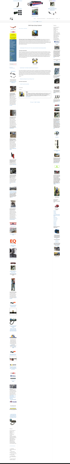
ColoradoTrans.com (12, 345)
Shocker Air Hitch (55, 37)
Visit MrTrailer (25, 28)
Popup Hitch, (14, 0)
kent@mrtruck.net (40, 21)
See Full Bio (28, 96)
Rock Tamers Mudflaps (12, 441)
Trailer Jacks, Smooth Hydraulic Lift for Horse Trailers (13, 246)
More (54, 128)
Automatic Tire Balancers (13, 271)
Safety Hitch (55, 223)
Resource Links (57, 43)
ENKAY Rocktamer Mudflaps (57, 61)
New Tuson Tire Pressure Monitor (18, 8)
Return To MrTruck (21, 28)
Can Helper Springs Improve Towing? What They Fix (13, 457)
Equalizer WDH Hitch (12, 438)
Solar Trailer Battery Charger (13, 443)
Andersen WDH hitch (56, 29)
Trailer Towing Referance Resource (51, 18)
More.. (58, 77)
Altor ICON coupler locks (12, 430)
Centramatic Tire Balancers (13, 436)
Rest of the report (57, 162)
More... (54, 57)
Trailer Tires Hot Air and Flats (24, 84)
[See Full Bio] (30, 96)
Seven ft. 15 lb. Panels (13, 226)
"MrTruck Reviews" (52, 7)
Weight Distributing (13, 71)
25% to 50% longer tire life (13, 273)
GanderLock (55, 224)
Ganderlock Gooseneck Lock (13, 437)
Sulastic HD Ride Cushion (12, 439)
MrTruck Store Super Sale (13, 36)
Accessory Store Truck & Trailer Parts (41, 18)
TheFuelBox (55, 213)
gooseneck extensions (19, 0)
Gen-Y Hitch (11, 433)
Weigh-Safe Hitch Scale (12, 440)
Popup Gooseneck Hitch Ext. (57, 33)
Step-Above (55, 222)
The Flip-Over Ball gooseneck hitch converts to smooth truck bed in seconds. (13, 306)
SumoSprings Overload (12, 442)
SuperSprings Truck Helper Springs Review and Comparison (29, 67)
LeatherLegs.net (57, 245)
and (13, 82)
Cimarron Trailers (56, 218)
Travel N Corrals (55, 219)
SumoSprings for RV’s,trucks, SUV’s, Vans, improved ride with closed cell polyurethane (33, 47)
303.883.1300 (34, 21)
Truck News (57, 18)
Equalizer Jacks (55, 217)
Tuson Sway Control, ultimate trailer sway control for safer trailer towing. (13, 192)
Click (55, 92)
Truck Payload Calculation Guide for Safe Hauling (13, 449)
